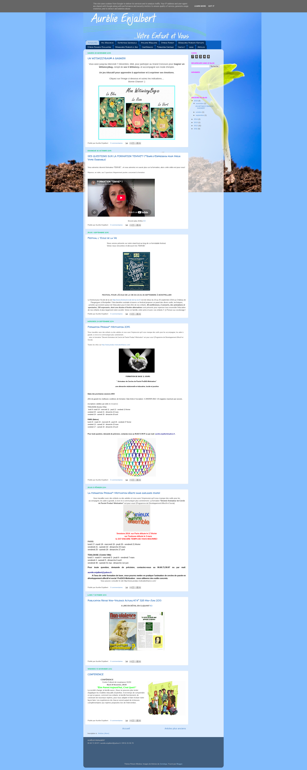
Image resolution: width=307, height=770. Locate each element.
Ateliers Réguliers (149, 42)
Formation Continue (165, 47)
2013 (196, 122)
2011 (196, 129)
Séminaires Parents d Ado (126, 47)
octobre (199, 112)
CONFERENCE (95, 674)
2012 (196, 126)
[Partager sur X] (135, 143)
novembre (200, 103)
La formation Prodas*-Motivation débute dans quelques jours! (124, 493)
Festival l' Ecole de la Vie (102, 238)
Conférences (147, 47)
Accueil (126, 728)
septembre (200, 115)
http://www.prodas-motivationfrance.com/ (116, 345)
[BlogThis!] (133, 143)
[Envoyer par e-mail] (131, 143)
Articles (201, 47)
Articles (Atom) (103, 733)
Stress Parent (167, 42)
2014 (196, 119)
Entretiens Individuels (127, 42)
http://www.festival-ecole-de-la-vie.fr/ (126, 300)
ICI (144, 221)
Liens (191, 47)
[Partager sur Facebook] (137, 143)
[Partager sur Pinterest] (140, 143)
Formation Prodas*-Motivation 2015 (109, 326)
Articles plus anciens (175, 728)
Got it (211, 6)
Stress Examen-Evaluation (99, 47)
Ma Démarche (107, 42)
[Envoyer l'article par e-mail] (126, 143)
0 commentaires (116, 143)
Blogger (179, 764)
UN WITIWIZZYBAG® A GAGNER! (107, 58)
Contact (181, 47)
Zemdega (163, 764)
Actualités (92, 42)
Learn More (200, 6)
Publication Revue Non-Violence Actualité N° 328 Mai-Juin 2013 (124, 600)
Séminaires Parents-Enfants (191, 42)
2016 (196, 101)
